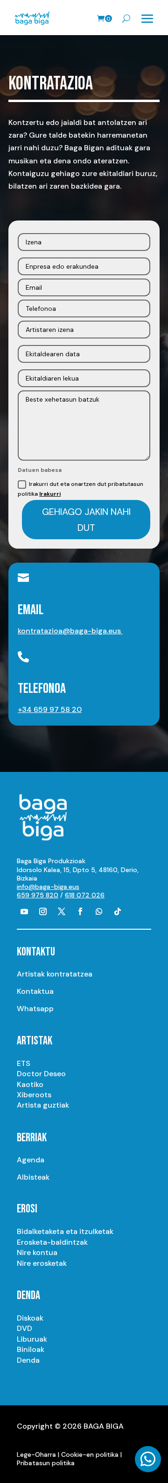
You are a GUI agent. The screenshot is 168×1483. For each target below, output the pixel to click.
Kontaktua (35, 991)
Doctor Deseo (41, 1074)
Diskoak (30, 1318)
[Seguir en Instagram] (42, 911)
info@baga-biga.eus (48, 886)
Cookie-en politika (90, 1454)
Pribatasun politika (46, 1463)
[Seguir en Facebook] (80, 911)
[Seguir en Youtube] (24, 911)
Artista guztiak (43, 1105)
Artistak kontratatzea (54, 974)
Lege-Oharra (36, 1454)
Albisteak (33, 1177)
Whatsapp (35, 1008)
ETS (23, 1063)
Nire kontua (37, 1252)
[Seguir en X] (61, 911)
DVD (24, 1328)
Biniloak (30, 1349)
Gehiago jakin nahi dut (86, 520)
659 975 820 (37, 895)
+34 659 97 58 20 (50, 709)
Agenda (30, 1160)
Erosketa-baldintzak (52, 1242)
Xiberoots (34, 1095)
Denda (28, 1360)
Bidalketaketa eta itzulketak (65, 1231)
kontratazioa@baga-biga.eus (70, 631)
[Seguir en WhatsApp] (98, 911)
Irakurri (50, 494)
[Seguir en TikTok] (117, 911)
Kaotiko (30, 1084)
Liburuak (32, 1339)
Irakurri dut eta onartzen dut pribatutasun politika (80, 488)
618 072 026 (85, 895)
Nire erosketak (42, 1263)
